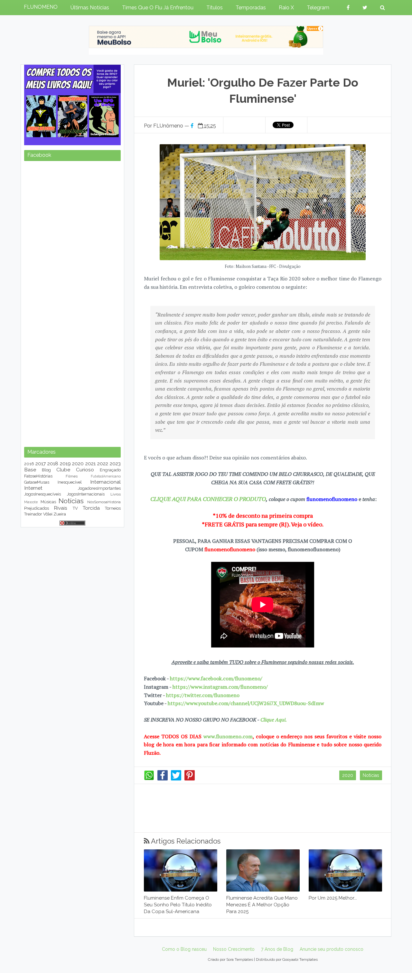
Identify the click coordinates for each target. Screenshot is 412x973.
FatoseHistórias (38, 476)
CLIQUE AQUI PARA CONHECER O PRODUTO (208, 499)
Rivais (60, 508)
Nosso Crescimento (234, 949)
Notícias (371, 775)
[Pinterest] (189, 778)
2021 (90, 463)
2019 (65, 463)
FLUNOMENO (41, 7)
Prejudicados (36, 508)
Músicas (48, 501)
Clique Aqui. (273, 719)
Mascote (31, 502)
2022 (102, 463)
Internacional (105, 482)
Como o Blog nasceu (184, 949)
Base (30, 470)
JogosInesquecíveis (42, 494)
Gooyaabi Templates (300, 959)
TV (75, 508)
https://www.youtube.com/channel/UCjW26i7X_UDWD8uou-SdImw (246, 703)
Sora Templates (239, 959)
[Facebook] (162, 778)
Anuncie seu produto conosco (331, 949)
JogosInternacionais (86, 494)
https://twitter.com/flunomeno (202, 695)
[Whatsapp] (149, 778)
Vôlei (47, 514)
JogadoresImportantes (99, 488)
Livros (115, 494)
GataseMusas (36, 482)
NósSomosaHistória (104, 502)
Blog (46, 470)
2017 (40, 463)
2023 (115, 463)
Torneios (113, 508)
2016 (29, 463)
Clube (63, 470)
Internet (33, 488)
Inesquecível (70, 482)
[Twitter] (176, 778)
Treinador (33, 514)
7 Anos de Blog (277, 949)
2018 (52, 463)
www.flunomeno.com (228, 736)
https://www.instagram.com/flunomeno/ (220, 686)
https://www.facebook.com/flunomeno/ (216, 678)
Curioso (85, 470)
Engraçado (110, 470)
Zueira (59, 514)
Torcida (91, 508)
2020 (347, 775)
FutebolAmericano (106, 476)
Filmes (72, 476)
